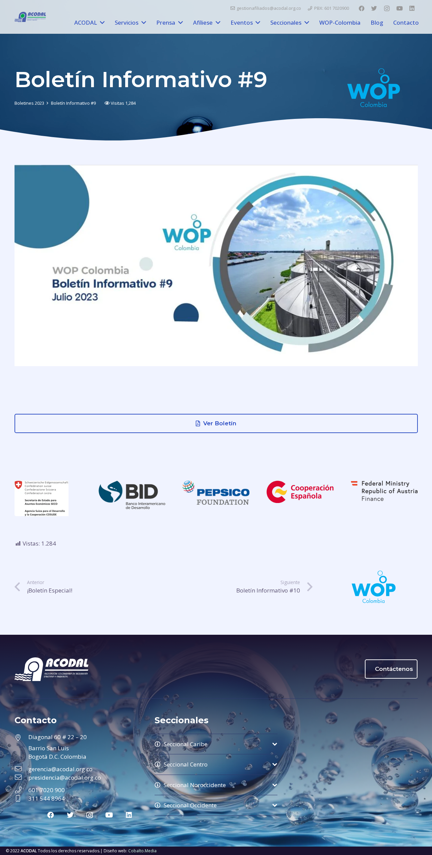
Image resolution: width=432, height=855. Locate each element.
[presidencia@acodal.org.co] (21, 777)
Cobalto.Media (142, 851)
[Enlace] (30, 17)
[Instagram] (387, 8)
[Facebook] (361, 8)
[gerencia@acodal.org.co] (21, 769)
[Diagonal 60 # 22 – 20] (21, 738)
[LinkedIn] (412, 8)
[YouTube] (399, 8)
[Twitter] (374, 8)
